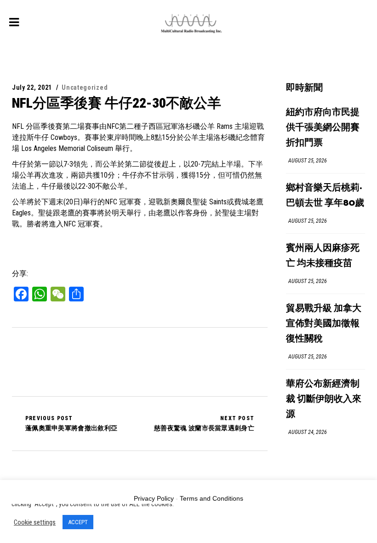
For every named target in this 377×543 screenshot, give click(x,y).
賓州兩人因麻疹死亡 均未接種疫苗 (323, 256)
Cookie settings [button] (35, 522)
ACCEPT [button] (78, 522)
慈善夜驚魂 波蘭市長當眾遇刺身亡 (204, 423)
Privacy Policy (154, 498)
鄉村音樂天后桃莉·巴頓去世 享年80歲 (325, 195)
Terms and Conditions (211, 498)
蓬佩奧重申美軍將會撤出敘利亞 (71, 423)
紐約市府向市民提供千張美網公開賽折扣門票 (323, 127)
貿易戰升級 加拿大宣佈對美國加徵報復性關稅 (323, 324)
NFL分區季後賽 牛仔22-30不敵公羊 (116, 103)
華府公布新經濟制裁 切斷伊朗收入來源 (323, 399)
